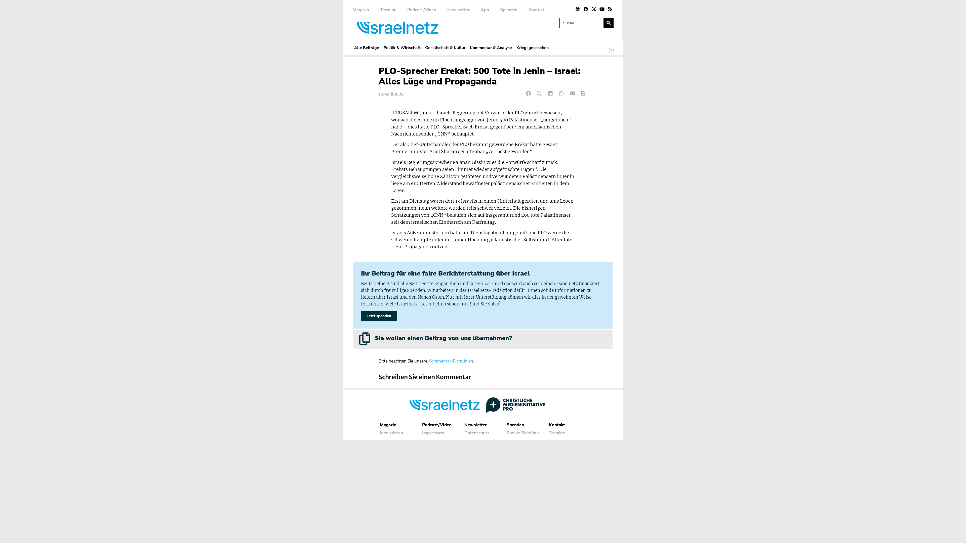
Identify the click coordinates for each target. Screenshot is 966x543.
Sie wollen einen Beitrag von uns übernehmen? (443, 338)
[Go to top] (611, 52)
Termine (388, 10)
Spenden (508, 10)
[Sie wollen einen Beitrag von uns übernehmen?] (364, 338)
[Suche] (608, 23)
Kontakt (536, 10)
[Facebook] (586, 9)
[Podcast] (578, 9)
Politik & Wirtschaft (402, 47)
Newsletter (458, 10)
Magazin (361, 10)
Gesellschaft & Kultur (445, 47)
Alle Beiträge (366, 47)
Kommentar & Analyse (491, 47)
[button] (528, 93)
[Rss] (610, 9)
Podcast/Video (421, 10)
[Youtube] (602, 9)
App (485, 10)
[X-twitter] (594, 9)
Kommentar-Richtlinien (450, 361)
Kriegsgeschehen (532, 47)
